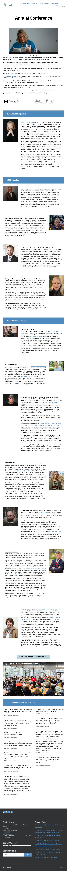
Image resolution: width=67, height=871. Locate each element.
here (44, 73)
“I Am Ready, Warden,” (47, 512)
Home (20, 3)
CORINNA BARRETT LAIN (28, 122)
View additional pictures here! (11, 76)
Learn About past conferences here (33, 657)
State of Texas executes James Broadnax (47, 849)
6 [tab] (36, 55)
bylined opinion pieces (34, 336)
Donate (57, 5)
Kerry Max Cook (19, 574)
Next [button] (56, 41)
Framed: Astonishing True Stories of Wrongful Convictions (28, 568)
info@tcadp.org (7, 834)
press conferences (28, 369)
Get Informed (45, 3)
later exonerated (25, 376)
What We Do (35, 3)
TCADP (9, 867)
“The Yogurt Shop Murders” (25, 471)
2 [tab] (30, 55)
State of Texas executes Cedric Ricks (46, 857)
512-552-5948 (7, 832)
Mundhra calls (53, 531)
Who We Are (26, 3)
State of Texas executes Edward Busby (47, 840)
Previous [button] (10, 41)
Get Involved (54, 3)
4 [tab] (33, 55)
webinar (35, 345)
